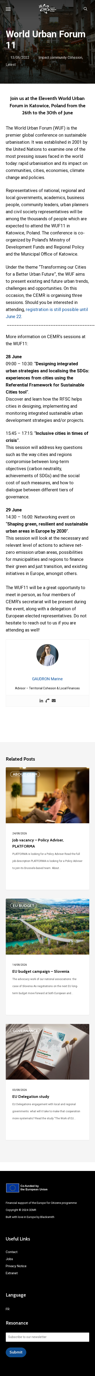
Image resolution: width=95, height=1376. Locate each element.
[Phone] (47, 701)
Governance (25, 1030)
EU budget (23, 905)
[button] (8, 9)
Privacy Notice (16, 1266)
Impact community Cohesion (60, 57)
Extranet (12, 1273)
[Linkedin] (41, 701)
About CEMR (25, 774)
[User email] (54, 701)
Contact (11, 1252)
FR (8, 1309)
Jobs (9, 1259)
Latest (11, 64)
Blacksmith (47, 1217)
